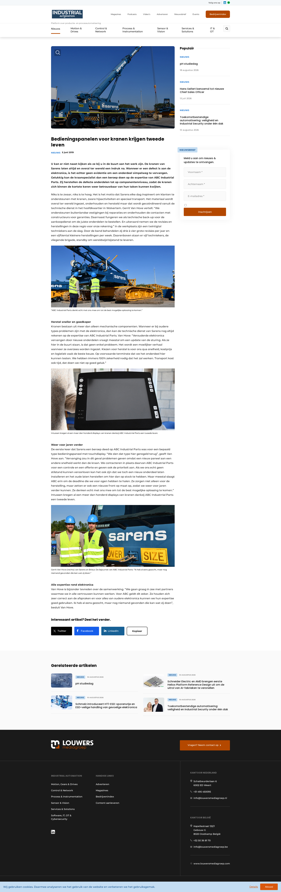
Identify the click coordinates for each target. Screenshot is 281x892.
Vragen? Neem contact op (203, 745)
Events (196, 14)
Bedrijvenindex (218, 14)
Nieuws (55, 28)
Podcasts (132, 14)
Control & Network (101, 30)
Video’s (146, 14)
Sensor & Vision (162, 30)
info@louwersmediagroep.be (211, 846)
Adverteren (162, 14)
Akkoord (269, 887)
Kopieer (137, 631)
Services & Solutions (188, 30)
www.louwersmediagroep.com (212, 863)
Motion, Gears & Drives (64, 784)
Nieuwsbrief (180, 14)
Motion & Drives (76, 30)
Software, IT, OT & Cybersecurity (61, 817)
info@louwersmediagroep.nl (210, 798)
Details (253, 886)
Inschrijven (205, 211)
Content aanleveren (107, 802)
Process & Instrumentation (132, 30)
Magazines (116, 14)
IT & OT (212, 30)
